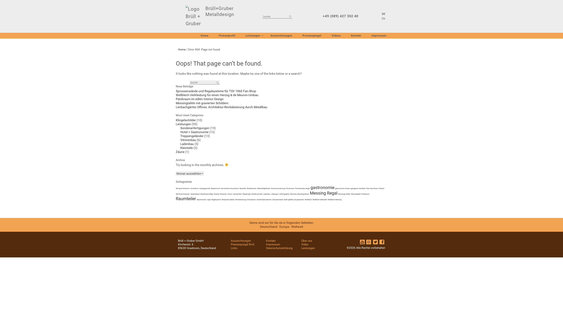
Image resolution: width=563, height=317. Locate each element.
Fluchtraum (290, 188)
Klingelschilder (186, 120)
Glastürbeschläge (206, 194)
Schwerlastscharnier (264, 200)
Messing (293, 194)
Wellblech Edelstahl (320, 200)
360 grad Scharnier (183, 188)
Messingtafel (356, 194)
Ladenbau (187, 144)
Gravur (230, 194)
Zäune (180, 152)
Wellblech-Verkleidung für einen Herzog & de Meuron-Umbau (217, 95)
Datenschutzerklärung (279, 248)
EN (383, 18)
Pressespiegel (311, 35)
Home (204, 35)
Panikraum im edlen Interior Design (200, 99)
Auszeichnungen (281, 35)
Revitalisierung (240, 200)
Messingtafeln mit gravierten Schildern (202, 103)
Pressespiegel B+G (242, 244)
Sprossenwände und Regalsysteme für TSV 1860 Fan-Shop (216, 91)
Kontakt (356, 35)
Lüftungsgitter (284, 194)
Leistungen (253, 35)
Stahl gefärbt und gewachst (294, 200)
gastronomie (322, 187)
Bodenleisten (251, 188)
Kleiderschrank (256, 194)
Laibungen (274, 194)
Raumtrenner (201, 200)
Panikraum (365, 194)
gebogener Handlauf (358, 188)
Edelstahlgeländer (263, 188)
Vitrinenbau (188, 140)
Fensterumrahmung (278, 188)
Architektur (194, 188)
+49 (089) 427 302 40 (340, 16)
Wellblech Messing (335, 200)
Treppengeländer (192, 136)
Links (234, 248)
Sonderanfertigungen (194, 128)
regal (209, 200)
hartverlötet (237, 194)
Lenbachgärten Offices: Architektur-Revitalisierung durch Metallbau (221, 107)
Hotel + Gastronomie (194, 132)
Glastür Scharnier (220, 194)
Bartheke (243, 188)
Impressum (379, 35)
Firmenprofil (227, 35)
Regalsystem (216, 200)
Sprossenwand (277, 200)
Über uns (306, 240)
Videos (336, 35)
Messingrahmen (303, 194)
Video (304, 244)
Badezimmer (215, 188)
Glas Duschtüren (372, 188)
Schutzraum (251, 200)
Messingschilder (344, 194)
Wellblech (308, 200)
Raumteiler (186, 198)
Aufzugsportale (204, 188)
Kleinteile (186, 148)
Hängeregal (246, 194)
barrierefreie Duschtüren (230, 188)
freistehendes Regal (302, 188)
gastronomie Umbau (342, 188)
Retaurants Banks (228, 200)
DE (383, 13)
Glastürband (195, 194)
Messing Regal (324, 193)
